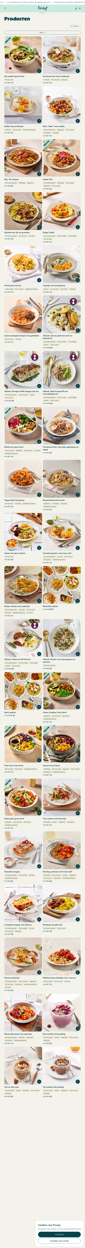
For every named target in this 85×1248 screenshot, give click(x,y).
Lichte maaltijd (70, 183)
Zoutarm (46, 289)
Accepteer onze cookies (59, 1241)
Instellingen (59, 1234)
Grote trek (46, 80)
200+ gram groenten (49, 130)
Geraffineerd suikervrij (29, 130)
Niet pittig (64, 80)
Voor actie (31, 236)
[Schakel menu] (5, 8)
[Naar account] (76, 8)
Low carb (59, 556)
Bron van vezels (61, 236)
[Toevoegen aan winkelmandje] (39, 71)
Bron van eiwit (9, 80)
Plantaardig (22, 183)
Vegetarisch (60, 130)
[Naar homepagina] (42, 8)
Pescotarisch (47, 133)
